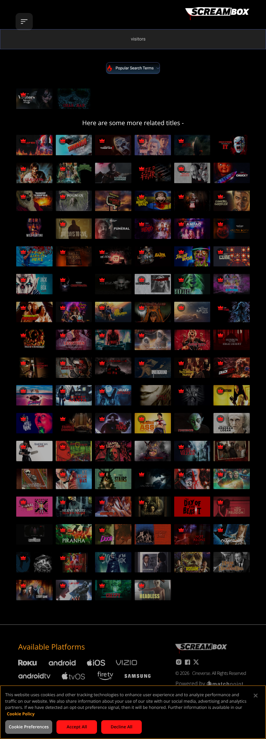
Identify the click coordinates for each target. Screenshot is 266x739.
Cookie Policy (21, 714)
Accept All (76, 727)
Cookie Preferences (29, 727)
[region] (133, 712)
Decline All (121, 727)
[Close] (255, 695)
